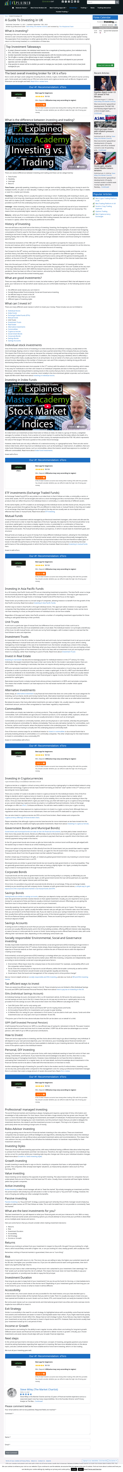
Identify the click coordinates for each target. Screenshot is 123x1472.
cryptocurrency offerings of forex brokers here (22, 818)
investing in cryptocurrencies (78, 824)
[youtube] (72, 1)
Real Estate (12, 325)
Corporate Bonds (14, 336)
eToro (24, 805)
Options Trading (101, 211)
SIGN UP (40, 105)
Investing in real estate (13, 660)
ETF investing (50, 512)
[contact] (78, 1)
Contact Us (41, 1461)
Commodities (13, 329)
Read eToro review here (39, 81)
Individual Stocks (14, 311)
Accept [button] (74, 1469)
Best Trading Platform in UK (106, 203)
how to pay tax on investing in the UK (70, 989)
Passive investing (11, 1202)
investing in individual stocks (44, 375)
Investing (72, 8)
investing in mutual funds (78, 544)
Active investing (10, 1189)
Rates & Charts (21, 8)
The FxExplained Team (66, 26)
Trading (83, 8)
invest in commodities (57, 731)
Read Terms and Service (92, 1469)
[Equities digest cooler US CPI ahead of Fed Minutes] (105, 83)
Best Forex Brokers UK (39, 8)
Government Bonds (15, 334)
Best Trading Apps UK (57, 8)
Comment (9, 1413)
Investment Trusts (14, 322)
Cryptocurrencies (14, 331)
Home (12, 8)
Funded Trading (61, 12)
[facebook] (63, 1)
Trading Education (104, 8)
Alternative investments (16, 327)
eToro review (65, 1071)
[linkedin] (75, 1)
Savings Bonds (13, 338)
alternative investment (25, 694)
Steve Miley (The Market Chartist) (37, 26)
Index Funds (12, 313)
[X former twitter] (66, 1)
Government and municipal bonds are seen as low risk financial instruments (32, 832)
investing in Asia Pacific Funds (45, 603)
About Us (34, 1461)
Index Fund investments (43, 450)
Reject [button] (81, 1469)
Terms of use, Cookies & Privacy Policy (18, 1461)
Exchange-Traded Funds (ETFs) (19, 315)
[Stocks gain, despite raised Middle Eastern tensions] (105, 158)
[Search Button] (117, 2)
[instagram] (69, 1)
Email (7, 1445)
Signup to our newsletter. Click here (94, 1461)
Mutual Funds (13, 318)
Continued (39, 1401)
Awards (48, 1461)
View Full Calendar (104, 65)
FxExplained (17, 3)
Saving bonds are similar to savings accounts (21, 896)
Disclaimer (112, 1461)
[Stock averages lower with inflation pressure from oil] (105, 121)
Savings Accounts (14, 341)
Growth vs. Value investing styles (30, 1156)
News (92, 8)
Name (8, 1437)
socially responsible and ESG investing (43, 977)
